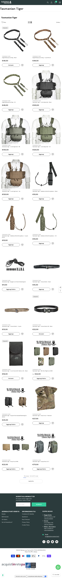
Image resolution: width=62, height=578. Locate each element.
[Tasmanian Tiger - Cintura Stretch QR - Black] (46, 309)
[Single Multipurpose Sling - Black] (15, 40)
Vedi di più (31, 481)
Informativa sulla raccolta (21, 576)
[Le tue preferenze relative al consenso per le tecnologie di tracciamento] (2, 575)
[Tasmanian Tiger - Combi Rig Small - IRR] (15, 129)
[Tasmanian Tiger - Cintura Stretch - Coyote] (15, 309)
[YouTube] (56, 541)
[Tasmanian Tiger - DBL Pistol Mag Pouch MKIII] (46, 353)
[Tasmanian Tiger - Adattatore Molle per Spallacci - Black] (46, 174)
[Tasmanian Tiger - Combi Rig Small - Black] (46, 85)
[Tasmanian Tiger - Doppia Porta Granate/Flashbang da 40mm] (15, 398)
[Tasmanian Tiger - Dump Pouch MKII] (15, 444)
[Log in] (51, 2)
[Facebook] (43, 541)
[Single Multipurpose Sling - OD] (15, 85)
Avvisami (10, 65)
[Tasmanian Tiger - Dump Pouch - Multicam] (46, 398)
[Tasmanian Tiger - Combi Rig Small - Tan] (15, 174)
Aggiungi (41, 65)
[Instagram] (48, 541)
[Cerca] (48, 2)
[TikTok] (52, 541)
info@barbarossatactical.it (52, 536)
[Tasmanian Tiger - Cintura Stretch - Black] (46, 264)
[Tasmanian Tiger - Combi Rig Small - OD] (46, 129)
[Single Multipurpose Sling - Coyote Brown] (46, 40)
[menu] (60, 2)
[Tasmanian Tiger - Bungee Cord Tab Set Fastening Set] (15, 264)
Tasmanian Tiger (6, 56)
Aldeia (35, 552)
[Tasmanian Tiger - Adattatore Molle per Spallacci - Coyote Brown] (15, 218)
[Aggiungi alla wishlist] (22, 65)
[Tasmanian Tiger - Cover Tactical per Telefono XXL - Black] (15, 353)
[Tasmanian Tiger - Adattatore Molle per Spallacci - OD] (46, 218)
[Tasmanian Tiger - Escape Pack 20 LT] (46, 444)
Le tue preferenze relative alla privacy (35, 576)
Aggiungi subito (11, 289)
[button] (29, 22)
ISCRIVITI (39, 504)
